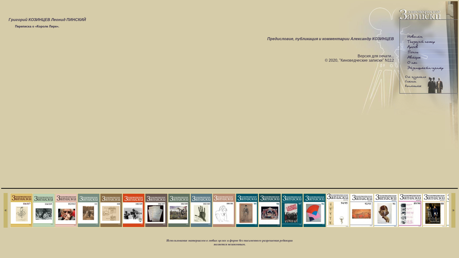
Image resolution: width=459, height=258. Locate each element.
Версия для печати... (376, 56)
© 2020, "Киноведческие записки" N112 (359, 60)
